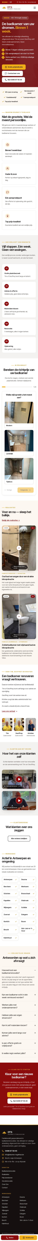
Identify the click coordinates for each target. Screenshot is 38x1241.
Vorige (9, 490)
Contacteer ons (14, 73)
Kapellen (5, 1207)
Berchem (5, 1200)
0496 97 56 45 (11, 1151)
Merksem (23, 1200)
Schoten (5, 1204)
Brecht (4, 1220)
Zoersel (4, 1214)
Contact (5, 1188)
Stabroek (23, 1207)
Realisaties (5, 1174)
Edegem (23, 1214)
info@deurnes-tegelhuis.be (14, 1155)
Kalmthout (5, 1223)
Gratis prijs (30, 1238)
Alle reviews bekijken (19, 838)
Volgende (24, 490)
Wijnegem (5, 1210)
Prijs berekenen (7, 1178)
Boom (22, 1217)
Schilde (22, 1210)
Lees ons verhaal (8, 711)
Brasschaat (23, 1204)
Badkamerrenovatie (8, 1171)
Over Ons (5, 1184)
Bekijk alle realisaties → (11, 520)
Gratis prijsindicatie (15, 67)
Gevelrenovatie (7, 1181)
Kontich (4, 1217)
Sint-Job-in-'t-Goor (26, 1220)
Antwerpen (6, 1197)
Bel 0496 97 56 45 (15, 80)
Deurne (22, 1197)
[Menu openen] (35, 8)
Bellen (11, 1238)
